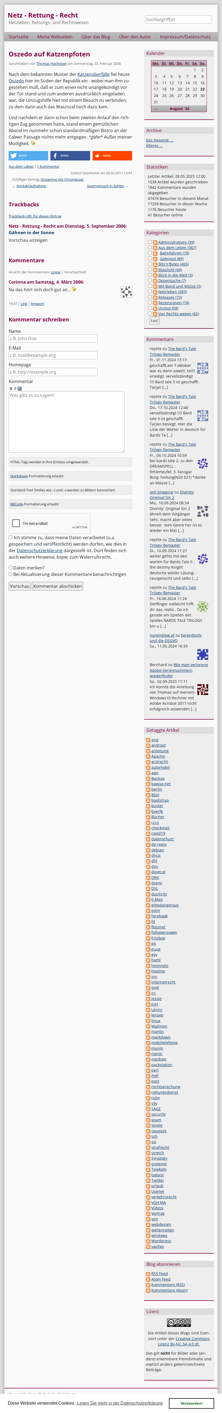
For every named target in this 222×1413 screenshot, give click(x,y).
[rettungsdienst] (148, 1092)
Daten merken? (28, 568)
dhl (154, 860)
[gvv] (148, 954)
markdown (161, 1037)
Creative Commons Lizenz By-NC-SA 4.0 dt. (184, 1341)
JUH (154, 1004)
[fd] (148, 921)
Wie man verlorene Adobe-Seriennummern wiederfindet (179, 670)
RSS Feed (159, 1273)
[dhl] (148, 860)
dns (154, 866)
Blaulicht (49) (170, 269)
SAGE (156, 1108)
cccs (155, 822)
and (154, 739)
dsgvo (156, 882)
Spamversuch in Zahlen (105, 185)
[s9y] (148, 1103)
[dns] (148, 866)
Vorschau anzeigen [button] (28, 240)
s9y (154, 1103)
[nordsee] (148, 1059)
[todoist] (148, 1174)
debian (157, 850)
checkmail (160, 827)
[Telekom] (148, 1169)
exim (155, 910)
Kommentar (21, 381)
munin (157, 1048)
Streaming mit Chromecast (62, 179)
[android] (148, 745)
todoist (157, 1174)
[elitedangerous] (148, 905)
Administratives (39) (176, 242)
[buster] (148, 805)
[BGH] (148, 794)
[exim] (148, 910)
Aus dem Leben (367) (177, 247)
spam (156, 1119)
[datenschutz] (148, 838)
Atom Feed (161, 1279)
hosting (158, 971)
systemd (158, 1163)
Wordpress (161, 1240)
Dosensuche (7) (172, 280)
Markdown (19, 476)
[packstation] (148, 1064)
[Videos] (148, 1207)
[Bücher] (148, 816)
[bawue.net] (148, 783)
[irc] (148, 993)
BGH (155, 794)
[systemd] (148, 1163)
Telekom (158, 1169)
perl (155, 1070)
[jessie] (148, 998)
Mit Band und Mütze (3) (179, 286)
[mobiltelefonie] (148, 1042)
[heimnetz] (148, 965)
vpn (154, 1218)
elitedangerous (165, 905)
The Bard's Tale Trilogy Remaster (173, 351)
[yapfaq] (148, 1246)
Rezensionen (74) (173, 302)
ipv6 (155, 987)
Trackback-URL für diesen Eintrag (35, 216)
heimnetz (159, 965)
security (158, 1114)
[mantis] (148, 1031)
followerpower (164, 932)
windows (159, 1235)
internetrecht (163, 982)
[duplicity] (148, 894)
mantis (157, 1031)
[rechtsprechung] (148, 1086)
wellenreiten (162, 1230)
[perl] (148, 1070)
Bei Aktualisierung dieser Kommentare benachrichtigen (69, 574)
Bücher (157, 816)
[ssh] (148, 1136)
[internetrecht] (148, 982)
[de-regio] (148, 844)
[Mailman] (148, 1026)
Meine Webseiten (55, 37)
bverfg (157, 811)
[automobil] (148, 767)
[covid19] (148, 833)
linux (155, 1020)
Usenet (157, 1191)
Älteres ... (154, 145)
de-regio (158, 844)
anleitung (160, 750)
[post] (148, 1081)
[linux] (148, 1020)
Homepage (20, 365)
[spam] (148, 1119)
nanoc (156, 1053)
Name (15, 331)
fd (153, 921)
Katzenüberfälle (93, 74)
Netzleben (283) (172, 291)
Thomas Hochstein (52, 63)
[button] (28, 155)
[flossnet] (148, 926)
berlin (156, 789)
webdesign (161, 1224)
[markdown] (148, 1037)
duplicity (159, 894)
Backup (158, 778)
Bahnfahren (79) (174, 253)
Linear (56, 272)
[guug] (148, 949)
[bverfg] (148, 811)
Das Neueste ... (159, 140)
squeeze (158, 1130)
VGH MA (158, 1202)
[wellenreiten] (148, 1230)
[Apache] (148, 756)
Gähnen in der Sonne (31, 233)
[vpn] (148, 1218)
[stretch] (148, 1152)
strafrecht (160, 1147)
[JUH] (148, 1004)
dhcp (156, 855)
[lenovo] (148, 1015)
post (155, 1081)
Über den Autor (135, 37)
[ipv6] (148, 987)
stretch (157, 1152)
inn (154, 976)
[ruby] (148, 1097)
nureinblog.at (162, 635)
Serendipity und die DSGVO (176, 638)
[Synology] (148, 1158)
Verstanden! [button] (192, 1403)
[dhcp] (148, 855)
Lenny (156, 1009)
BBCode (16, 504)
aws (154, 772)
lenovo (157, 1015)
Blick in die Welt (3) (175, 275)
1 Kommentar (48, 166)
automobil (160, 767)
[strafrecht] (148, 1147)
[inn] (148, 976)
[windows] (148, 1235)
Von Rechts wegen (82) (178, 313)
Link (24, 303)
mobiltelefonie (164, 1042)
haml (156, 959)
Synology (159, 1158)
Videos (157, 1207)
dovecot (158, 871)
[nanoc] (148, 1053)
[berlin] (148, 789)
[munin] (148, 1048)
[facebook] (148, 915)
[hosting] (148, 971)
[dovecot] (148, 871)
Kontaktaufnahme (31, 185)
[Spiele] (148, 1125)
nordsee (158, 1059)
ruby (155, 1097)
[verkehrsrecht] (148, 1196)
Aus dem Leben (21, 166)
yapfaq (157, 1246)
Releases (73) (170, 297)
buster (157, 805)
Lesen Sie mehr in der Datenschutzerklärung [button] (120, 1403)
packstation (161, 1064)
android (158, 745)
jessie (156, 998)
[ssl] (148, 1141)
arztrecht (159, 761)
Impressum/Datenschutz (185, 37)
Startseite (18, 37)
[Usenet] (148, 1191)
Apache (158, 756)
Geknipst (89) (172, 258)
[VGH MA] (148, 1202)
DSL (154, 888)
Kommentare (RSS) (168, 1284)
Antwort (37, 303)
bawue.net (161, 783)
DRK (155, 877)
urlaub (157, 1185)
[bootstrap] (148, 800)
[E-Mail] (148, 899)
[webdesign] (148, 1224)
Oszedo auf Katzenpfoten (49, 53)
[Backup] (148, 778)
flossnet (158, 926)
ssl (153, 1141)
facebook (159, 915)
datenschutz (162, 838)
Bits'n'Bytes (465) (173, 264)
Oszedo (16, 81)
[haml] (148, 959)
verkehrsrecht (164, 1196)
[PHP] (148, 1075)
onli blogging (161, 492)
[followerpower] (148, 932)
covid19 (158, 833)
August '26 (180, 108)
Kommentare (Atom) (169, 1290)
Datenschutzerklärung (40, 550)
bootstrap (160, 800)
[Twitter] (148, 1180)
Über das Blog (95, 37)
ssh (154, 1136)
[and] (148, 739)
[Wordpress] (148, 1240)
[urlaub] (148, 1185)
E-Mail (15, 348)
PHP (154, 1075)
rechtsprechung (165, 1086)
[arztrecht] (148, 761)
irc (153, 993)
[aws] (148, 772)
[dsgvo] (148, 882)
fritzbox (158, 938)
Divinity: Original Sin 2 (172, 494)
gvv (154, 954)
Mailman (159, 1026)
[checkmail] (148, 827)
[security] (148, 1114)
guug (156, 949)
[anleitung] (148, 750)
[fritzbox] (148, 938)
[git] (148, 943)
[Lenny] (148, 1009)
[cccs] (148, 822)
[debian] (148, 850)
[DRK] (148, 877)
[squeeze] (148, 1130)
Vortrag (158, 1213)
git (153, 943)
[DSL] (148, 888)
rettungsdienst (164, 1092)
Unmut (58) (168, 308)
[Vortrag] (148, 1213)
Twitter (157, 1180)
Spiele (156, 1125)
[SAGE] (148, 1108)
